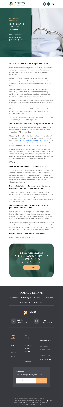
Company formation (46, 359)
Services (13, 352)
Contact (13, 356)
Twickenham (26, 302)
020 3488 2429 (22, 322)
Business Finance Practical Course (45, 354)
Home (12, 342)
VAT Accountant (28, 356)
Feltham (15, 298)
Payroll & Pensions (45, 340)
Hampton (49, 298)
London (38, 298)
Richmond (39, 302)
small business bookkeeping (35, 117)
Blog (12, 349)
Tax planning (28, 361)
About (13, 345)
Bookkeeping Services (28, 347)
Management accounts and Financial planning (45, 346)
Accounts (27, 342)
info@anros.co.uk (46, 322)
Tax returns (28, 352)
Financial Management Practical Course (33, 141)
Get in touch (31, 267)
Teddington (27, 298)
